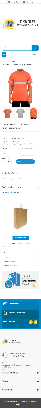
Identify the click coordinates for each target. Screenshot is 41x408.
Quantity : (6, 158)
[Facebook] (30, 321)
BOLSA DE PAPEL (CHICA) (12, 192)
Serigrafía (12, 61)
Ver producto (20, 238)
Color (4, 148)
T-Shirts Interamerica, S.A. (12, 401)
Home (3, 61)
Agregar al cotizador (25, 161)
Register (28, 2)
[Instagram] (35, 321)
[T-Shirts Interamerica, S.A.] (20, 24)
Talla (4, 154)
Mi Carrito (36, 55)
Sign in (33, 2)
